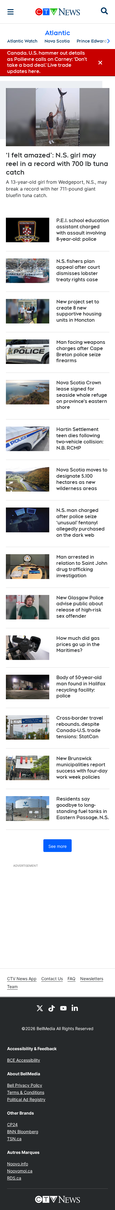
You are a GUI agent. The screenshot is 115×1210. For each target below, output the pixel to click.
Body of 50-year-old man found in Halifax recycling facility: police (81, 687)
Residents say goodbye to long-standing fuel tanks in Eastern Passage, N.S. (82, 808)
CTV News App (22, 978)
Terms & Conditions (25, 1092)
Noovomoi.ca (19, 1170)
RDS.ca (14, 1177)
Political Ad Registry (26, 1099)
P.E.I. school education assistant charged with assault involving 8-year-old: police (82, 230)
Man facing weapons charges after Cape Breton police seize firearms (80, 351)
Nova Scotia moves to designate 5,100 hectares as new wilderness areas (81, 479)
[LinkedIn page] (75, 1007)
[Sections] (11, 12)
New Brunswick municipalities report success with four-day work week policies (81, 768)
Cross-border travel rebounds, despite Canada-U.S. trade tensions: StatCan (79, 727)
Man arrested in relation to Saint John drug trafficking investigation (81, 566)
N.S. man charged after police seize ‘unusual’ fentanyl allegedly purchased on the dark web (80, 523)
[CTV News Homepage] (57, 11)
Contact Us (52, 978)
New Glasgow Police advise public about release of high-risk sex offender (80, 607)
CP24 (12, 1124)
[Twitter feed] (39, 1007)
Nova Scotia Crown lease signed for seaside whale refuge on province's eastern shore (81, 395)
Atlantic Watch (22, 41)
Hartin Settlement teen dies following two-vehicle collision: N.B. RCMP (80, 439)
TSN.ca (14, 1138)
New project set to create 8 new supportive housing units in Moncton (78, 311)
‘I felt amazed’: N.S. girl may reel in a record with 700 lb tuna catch (57, 163)
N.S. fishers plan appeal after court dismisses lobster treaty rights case (78, 270)
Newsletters (91, 978)
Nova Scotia (57, 41)
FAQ (71, 978)
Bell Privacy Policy (24, 1085)
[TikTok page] (51, 1007)
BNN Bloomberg (22, 1131)
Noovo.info (17, 1163)
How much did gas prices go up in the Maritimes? (78, 644)
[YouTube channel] (63, 1007)
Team (12, 986)
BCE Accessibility (23, 1060)
